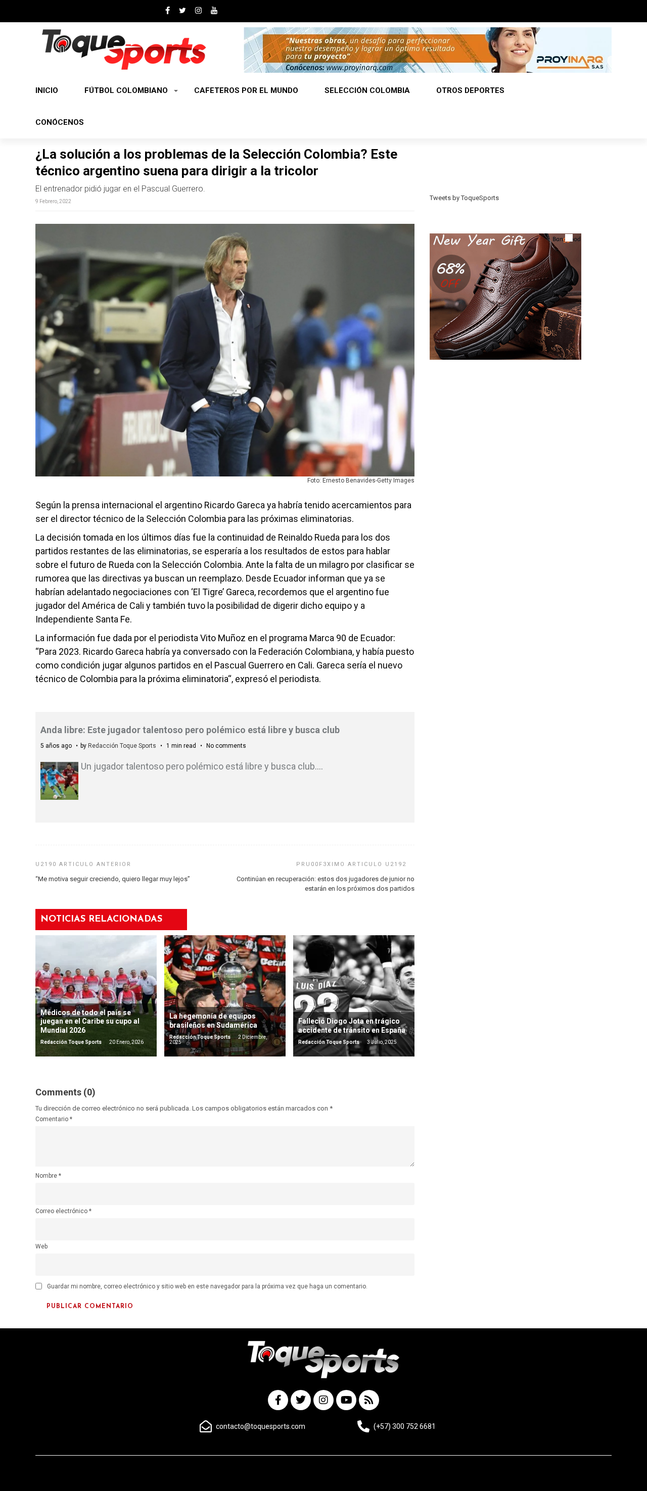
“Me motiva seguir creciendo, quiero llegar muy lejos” (112, 879)
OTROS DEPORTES (470, 90)
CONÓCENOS (59, 122)
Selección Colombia (367, 90)
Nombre (48, 1175)
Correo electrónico (63, 1211)
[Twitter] (301, 1400)
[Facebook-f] (278, 1400)
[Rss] (369, 1400)
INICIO (46, 90)
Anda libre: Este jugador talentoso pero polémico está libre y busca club (190, 730)
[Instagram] (323, 1400)
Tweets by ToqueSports (464, 198)
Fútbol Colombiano (126, 90)
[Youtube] (346, 1400)
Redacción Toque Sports (122, 745)
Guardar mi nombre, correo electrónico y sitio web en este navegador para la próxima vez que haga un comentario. (207, 1286)
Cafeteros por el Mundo (246, 90)
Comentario (53, 1119)
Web (41, 1246)
